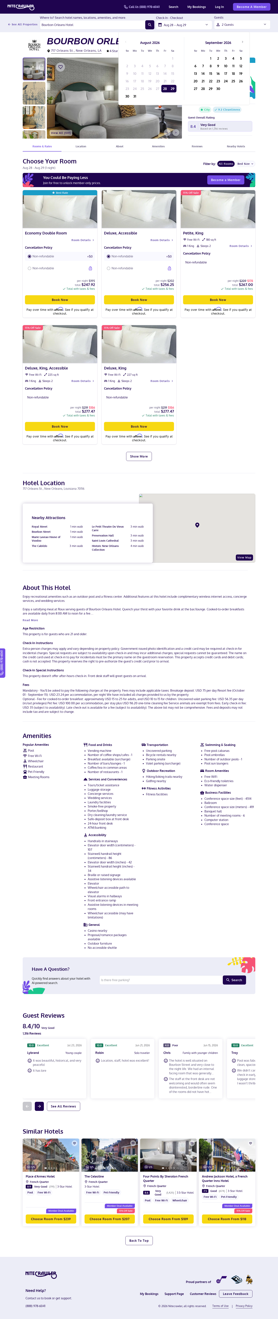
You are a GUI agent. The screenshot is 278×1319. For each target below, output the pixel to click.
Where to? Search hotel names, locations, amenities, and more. (83, 18)
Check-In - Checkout (169, 18)
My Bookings (196, 7)
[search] (149, 24)
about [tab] (119, 146)
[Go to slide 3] (51, 1168)
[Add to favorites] (60, 67)
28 (165, 89)
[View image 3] (34, 117)
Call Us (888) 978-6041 (144, 7)
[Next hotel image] (175, 132)
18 (142, 81)
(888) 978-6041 (35, 1306)
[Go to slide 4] (54, 1168)
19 (149, 81)
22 (172, 81)
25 (142, 89)
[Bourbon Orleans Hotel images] (114, 98)
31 (134, 96)
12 (149, 73)
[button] (60, 256)
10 (134, 73)
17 (134, 81)
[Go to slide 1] (45, 1168)
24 (135, 89)
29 (173, 89)
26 (150, 89)
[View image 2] (34, 93)
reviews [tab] (197, 146)
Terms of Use (220, 1305)
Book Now (60, 300)
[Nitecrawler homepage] (21, 6)
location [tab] (81, 146)
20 (157, 81)
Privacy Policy (244, 1305)
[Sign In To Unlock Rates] (90, 268)
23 (127, 89)
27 (157, 89)
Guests (218, 17)
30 (127, 96)
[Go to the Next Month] (242, 42)
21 (165, 81)
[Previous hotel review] (27, 1106)
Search (173, 7)
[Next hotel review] (39, 1106)
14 (165, 73)
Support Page (174, 1294)
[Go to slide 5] (56, 1168)
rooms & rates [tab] (42, 146)
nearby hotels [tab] (236, 146)
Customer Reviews (203, 1294)
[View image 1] (34, 69)
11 (142, 73)
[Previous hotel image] (167, 132)
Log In (219, 7)
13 (157, 73)
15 (172, 73)
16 (127, 81)
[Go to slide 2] (48, 1168)
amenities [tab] (158, 146)
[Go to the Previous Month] (125, 42)
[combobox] (93, 25)
